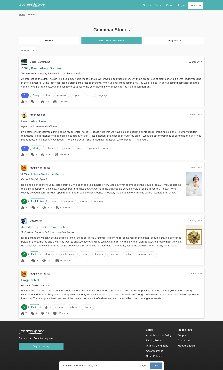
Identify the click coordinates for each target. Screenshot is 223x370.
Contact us (184, 340)
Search (49, 40)
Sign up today (41, 346)
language (102, 95)
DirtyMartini (36, 220)
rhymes (76, 95)
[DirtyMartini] (24, 221)
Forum (158, 5)
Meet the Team (186, 346)
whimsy (83, 201)
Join (156, 365)
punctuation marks (98, 148)
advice (73, 307)
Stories (147, 5)
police (129, 254)
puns (79, 148)
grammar (61, 95)
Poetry (36, 95)
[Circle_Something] (24, 62)
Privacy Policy (154, 340)
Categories (172, 40)
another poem (68, 254)
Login (143, 365)
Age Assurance (154, 351)
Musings (37, 148)
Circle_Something (40, 62)
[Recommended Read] (46, 307)
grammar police (146, 254)
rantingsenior (37, 115)
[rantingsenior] (24, 115)
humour (99, 254)
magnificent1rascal (40, 168)
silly (89, 95)
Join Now (195, 5)
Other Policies (154, 356)
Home (22, 14)
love (48, 95)
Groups (170, 5)
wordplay (98, 201)
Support (182, 335)
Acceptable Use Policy (159, 335)
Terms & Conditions (157, 346)
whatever (49, 254)
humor (51, 148)
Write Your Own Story (111, 40)
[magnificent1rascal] (24, 168)
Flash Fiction (37, 201)
